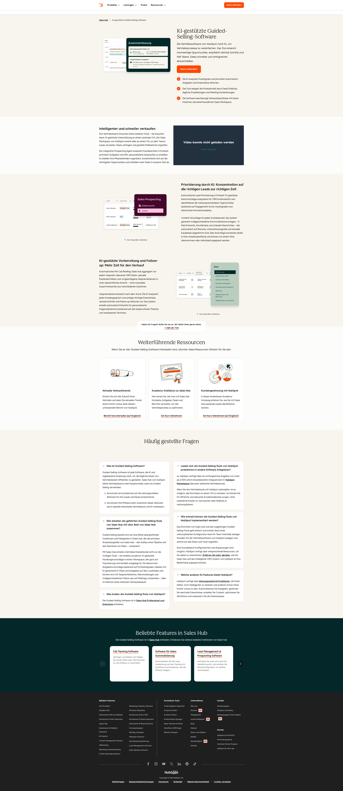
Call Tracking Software (125, 651)
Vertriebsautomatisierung (139, 741)
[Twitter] (171, 764)
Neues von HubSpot (198, 732)
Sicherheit (177, 782)
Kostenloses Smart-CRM (138, 715)
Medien (193, 737)
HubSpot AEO (104, 710)
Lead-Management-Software (140, 746)
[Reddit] (187, 764)
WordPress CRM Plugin (172, 728)
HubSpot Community (225, 710)
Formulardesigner (136, 728)
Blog (192, 724)
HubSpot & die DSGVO (225, 735)
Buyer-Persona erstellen (173, 724)
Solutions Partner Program (227, 744)
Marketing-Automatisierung (110, 750)
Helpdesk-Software (136, 737)
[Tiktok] (195, 764)
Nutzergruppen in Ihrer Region (229, 717)
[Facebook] (148, 764)
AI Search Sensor (170, 715)
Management (196, 715)
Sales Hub (103, 20)
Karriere (196, 710)
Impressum (164, 782)
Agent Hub (103, 724)
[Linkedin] (179, 764)
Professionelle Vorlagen (173, 719)
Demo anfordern (235, 5)
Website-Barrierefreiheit (198, 782)
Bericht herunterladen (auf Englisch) (122, 416)
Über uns (194, 706)
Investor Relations (200, 719)
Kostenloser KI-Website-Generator (108, 730)
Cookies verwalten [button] (222, 782)
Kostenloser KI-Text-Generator (111, 719)
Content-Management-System (111, 741)
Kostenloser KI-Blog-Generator (141, 724)
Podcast (194, 728)
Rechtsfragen (118, 782)
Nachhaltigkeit (198, 741)
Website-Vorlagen (171, 732)
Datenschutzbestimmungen (141, 782)
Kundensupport (223, 706)
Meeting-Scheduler (136, 732)
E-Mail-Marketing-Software (109, 754)
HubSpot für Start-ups (225, 748)
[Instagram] (156, 764)
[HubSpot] (101, 5)
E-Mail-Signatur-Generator (174, 706)
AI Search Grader (170, 710)
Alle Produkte (104, 706)
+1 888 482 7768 (172, 328)
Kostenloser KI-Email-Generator (141, 719)
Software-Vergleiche (137, 710)
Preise (144, 5)
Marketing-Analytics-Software (141, 706)
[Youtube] (163, 764)
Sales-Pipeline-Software (138, 750)
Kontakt (194, 746)
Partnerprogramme (224, 740)
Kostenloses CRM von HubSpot (111, 715)
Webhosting (103, 745)
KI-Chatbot (103, 736)
